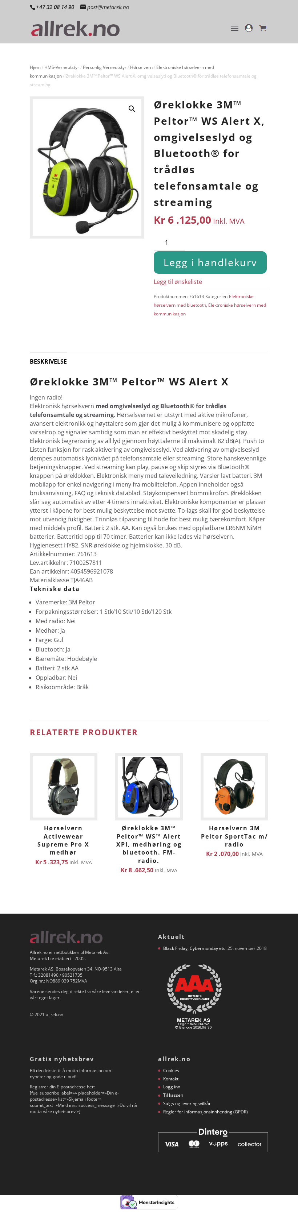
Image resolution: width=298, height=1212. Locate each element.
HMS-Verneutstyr (61, 67)
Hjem (35, 67)
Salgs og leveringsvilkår (187, 1103)
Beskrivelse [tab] (48, 361)
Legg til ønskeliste (178, 282)
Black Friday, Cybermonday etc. (194, 948)
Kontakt (170, 1079)
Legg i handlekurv (210, 262)
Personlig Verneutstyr (104, 67)
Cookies (171, 1070)
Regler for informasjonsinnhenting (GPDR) (205, 1112)
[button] (131, 108)
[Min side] (248, 32)
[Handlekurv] (262, 32)
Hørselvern (141, 67)
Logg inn (171, 1087)
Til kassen (173, 1095)
